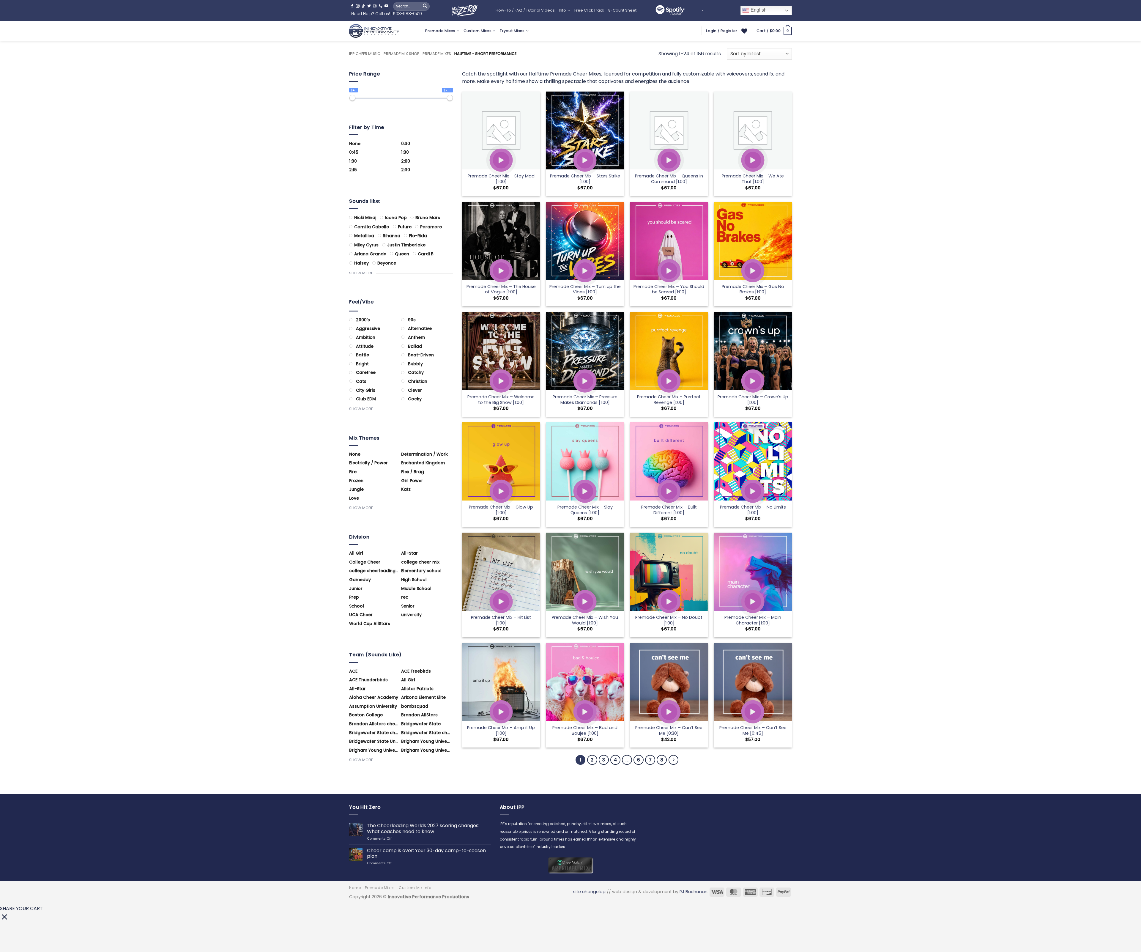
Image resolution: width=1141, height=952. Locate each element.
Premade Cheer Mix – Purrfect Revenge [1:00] (669, 399)
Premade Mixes (440, 30)
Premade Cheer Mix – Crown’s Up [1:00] (753, 399)
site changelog (589, 892)
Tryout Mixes (511, 30)
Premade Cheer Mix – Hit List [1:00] (501, 620)
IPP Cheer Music (364, 53)
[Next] (674, 760)
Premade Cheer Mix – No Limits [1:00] (753, 509)
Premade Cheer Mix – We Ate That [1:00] (753, 178)
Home (355, 887)
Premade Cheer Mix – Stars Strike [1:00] (585, 178)
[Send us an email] (374, 6)
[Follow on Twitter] (369, 6)
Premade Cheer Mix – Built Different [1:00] (669, 509)
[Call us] (380, 6)
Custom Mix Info (415, 887)
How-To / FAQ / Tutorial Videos (525, 10)
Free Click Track (589, 10)
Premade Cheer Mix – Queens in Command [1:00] (669, 178)
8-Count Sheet (622, 10)
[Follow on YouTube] (386, 6)
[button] (774, 31)
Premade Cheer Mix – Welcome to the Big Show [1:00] (501, 399)
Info (562, 10)
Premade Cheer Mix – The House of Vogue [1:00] (501, 289)
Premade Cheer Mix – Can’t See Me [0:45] (753, 730)
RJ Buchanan (693, 892)
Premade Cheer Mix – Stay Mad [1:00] (501, 178)
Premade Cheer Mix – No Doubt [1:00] (668, 620)
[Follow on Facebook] (352, 6)
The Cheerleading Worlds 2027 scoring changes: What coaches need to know (423, 828)
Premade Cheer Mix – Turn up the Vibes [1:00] (585, 289)
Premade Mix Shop (402, 53)
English (758, 10)
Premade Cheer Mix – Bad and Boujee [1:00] (584, 730)
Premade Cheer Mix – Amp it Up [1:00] (501, 730)
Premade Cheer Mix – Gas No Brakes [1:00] (753, 289)
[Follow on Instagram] (358, 6)
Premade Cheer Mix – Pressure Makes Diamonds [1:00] (585, 399)
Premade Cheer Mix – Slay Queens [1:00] (585, 509)
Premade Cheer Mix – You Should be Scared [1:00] (668, 289)
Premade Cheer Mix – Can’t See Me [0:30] (668, 730)
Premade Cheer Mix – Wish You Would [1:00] (585, 620)
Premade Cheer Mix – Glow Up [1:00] (501, 509)
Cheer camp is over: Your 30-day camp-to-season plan (426, 853)
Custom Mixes (477, 30)
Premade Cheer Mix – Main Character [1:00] (752, 620)
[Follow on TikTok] (363, 6)
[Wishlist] (744, 30)
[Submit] (424, 6)
